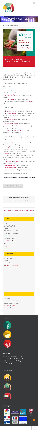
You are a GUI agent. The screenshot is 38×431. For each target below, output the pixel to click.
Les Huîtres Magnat (10, 167)
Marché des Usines (8, 210)
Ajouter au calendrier (12, 186)
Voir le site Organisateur (11, 265)
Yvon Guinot (29, 101)
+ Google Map (10, 305)
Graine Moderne (10, 119)
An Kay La (8, 147)
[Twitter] (7, 330)
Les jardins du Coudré (11, 123)
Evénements (7, 236)
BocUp (7, 153)
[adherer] (7, 383)
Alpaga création (9, 143)
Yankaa (7, 169)
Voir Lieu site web (9, 308)
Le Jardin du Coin (10, 165)
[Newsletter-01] (7, 392)
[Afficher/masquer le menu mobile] (34, 3)
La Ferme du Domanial (11, 161)
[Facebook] (7, 321)
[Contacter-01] (7, 373)
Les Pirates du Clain (10, 99)
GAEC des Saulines (10, 113)
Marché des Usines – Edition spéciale (24, 210)
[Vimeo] (7, 339)
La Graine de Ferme (11, 95)
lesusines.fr (7, 246)
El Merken (8, 111)
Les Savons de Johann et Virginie (14, 130)
